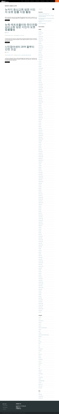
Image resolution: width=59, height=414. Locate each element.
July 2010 (40, 269)
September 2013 (41, 202)
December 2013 (41, 197)
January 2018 (40, 110)
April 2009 (40, 296)
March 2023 (40, 54)
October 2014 (40, 179)
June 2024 (40, 41)
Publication (40, 350)
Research (40, 357)
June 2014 (40, 186)
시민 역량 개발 (41, 377)
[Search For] (53, 9)
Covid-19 (40, 324)
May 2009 (40, 294)
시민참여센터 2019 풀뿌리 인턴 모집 (19, 48)
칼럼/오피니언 (40, 384)
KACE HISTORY (5, 405)
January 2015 (40, 174)
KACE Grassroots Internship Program (44, 334)
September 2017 (41, 117)
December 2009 (41, 282)
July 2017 (40, 121)
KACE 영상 (40, 336)
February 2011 (41, 257)
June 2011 (40, 250)
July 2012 (40, 227)
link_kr (39, 338)
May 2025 (40, 34)
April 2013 (40, 211)
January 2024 (40, 45)
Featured (40, 329)
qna (39, 352)
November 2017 (41, 114)
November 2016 (41, 135)
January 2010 (40, 280)
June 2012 (40, 229)
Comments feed (41, 396)
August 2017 (40, 119)
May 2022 (40, 64)
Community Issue (41, 320)
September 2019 (41, 91)
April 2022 (40, 66)
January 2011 (40, 259)
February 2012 (41, 236)
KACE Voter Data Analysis (42, 23)
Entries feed (40, 394)
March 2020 (40, 82)
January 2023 (40, 57)
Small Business (41, 359)
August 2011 (40, 246)
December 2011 (41, 239)
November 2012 (41, 220)
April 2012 (40, 232)
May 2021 (40, 75)
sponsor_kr (40, 361)
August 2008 (40, 310)
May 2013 (40, 209)
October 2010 (40, 264)
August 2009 (40, 289)
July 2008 (40, 312)
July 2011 (40, 248)
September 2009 (41, 287)
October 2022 (40, 59)
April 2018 (40, 107)
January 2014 (40, 195)
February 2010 (41, 278)
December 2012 (41, 218)
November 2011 (41, 241)
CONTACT (4, 409)
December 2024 (41, 36)
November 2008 (41, 305)
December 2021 (41, 68)
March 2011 (40, 255)
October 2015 (40, 158)
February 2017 (41, 130)
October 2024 (40, 38)
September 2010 (41, 266)
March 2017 (40, 128)
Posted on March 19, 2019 (9, 35)
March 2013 (40, 213)
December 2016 (41, 133)
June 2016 (40, 144)
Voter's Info (40, 370)
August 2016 (40, 140)
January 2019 (40, 98)
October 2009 (40, 285)
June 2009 (40, 292)
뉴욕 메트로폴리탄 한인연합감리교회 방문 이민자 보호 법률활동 (21, 27)
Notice (39, 343)
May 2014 (40, 188)
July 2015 (40, 163)
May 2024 (40, 43)
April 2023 (40, 52)
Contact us (40, 322)
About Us (40, 317)
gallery (39, 331)
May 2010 (40, 273)
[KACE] (5, 1)
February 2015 (41, 172)
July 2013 (40, 206)
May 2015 (40, 167)
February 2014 (41, 193)
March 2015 (40, 170)
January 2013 (40, 216)
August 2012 (40, 225)
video (39, 368)
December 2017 (41, 112)
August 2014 (40, 183)
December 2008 (41, 303)
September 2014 (41, 181)
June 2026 (40, 31)
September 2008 (41, 308)
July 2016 (40, 142)
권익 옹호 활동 (17, 35)
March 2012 (40, 234)
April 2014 (40, 190)
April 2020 (40, 80)
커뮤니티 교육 (22, 35)
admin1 (7, 32)
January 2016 (40, 153)
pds (39, 345)
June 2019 (40, 94)
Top (39, 366)
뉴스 (19, 35)
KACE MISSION (5, 407)
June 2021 (40, 73)
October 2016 (40, 137)
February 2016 (41, 151)
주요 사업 (40, 382)
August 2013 (40, 204)
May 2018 (40, 105)
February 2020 (41, 84)
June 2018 (40, 103)
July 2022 (40, 61)
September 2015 (41, 160)
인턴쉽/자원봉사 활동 (41, 380)
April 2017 (40, 126)
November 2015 (41, 156)
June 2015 (40, 165)
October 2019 (40, 89)
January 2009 (40, 301)
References (40, 354)
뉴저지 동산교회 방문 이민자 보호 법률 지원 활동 (20, 11)
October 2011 (40, 243)
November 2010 (41, 262)
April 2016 (40, 147)
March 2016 (40, 149)
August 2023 (40, 50)
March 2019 (40, 96)
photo (39, 347)
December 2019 (41, 87)
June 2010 (40, 271)
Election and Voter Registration (43, 327)
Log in (39, 392)
